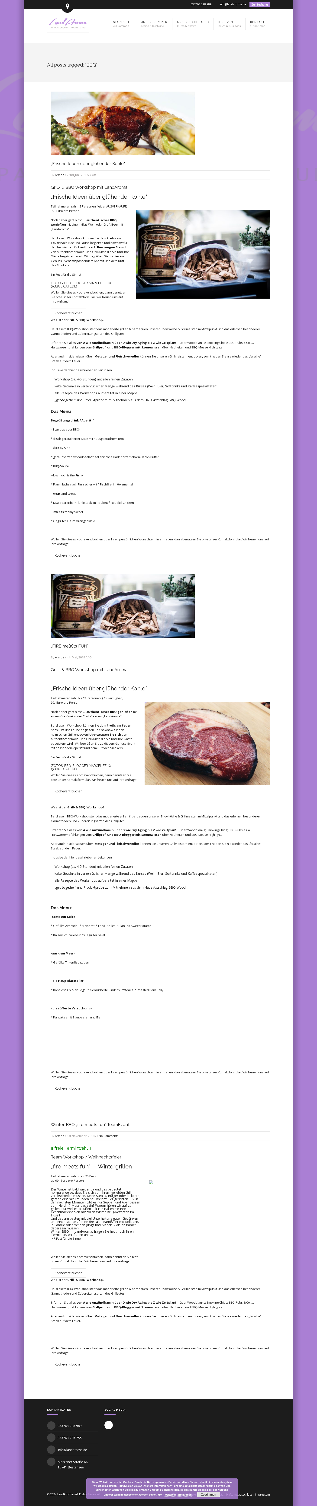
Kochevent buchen (68, 313)
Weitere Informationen (178, 1494)
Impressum (262, 1494)
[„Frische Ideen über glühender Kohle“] (123, 160)
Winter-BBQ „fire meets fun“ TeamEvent (90, 1124)
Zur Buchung (259, 4)
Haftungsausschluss (239, 1494)
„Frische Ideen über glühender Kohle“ (88, 163)
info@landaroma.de (233, 4)
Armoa (59, 175)
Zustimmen (208, 1494)
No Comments (109, 1136)
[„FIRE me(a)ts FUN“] (123, 642)
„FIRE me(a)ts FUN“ (69, 646)
